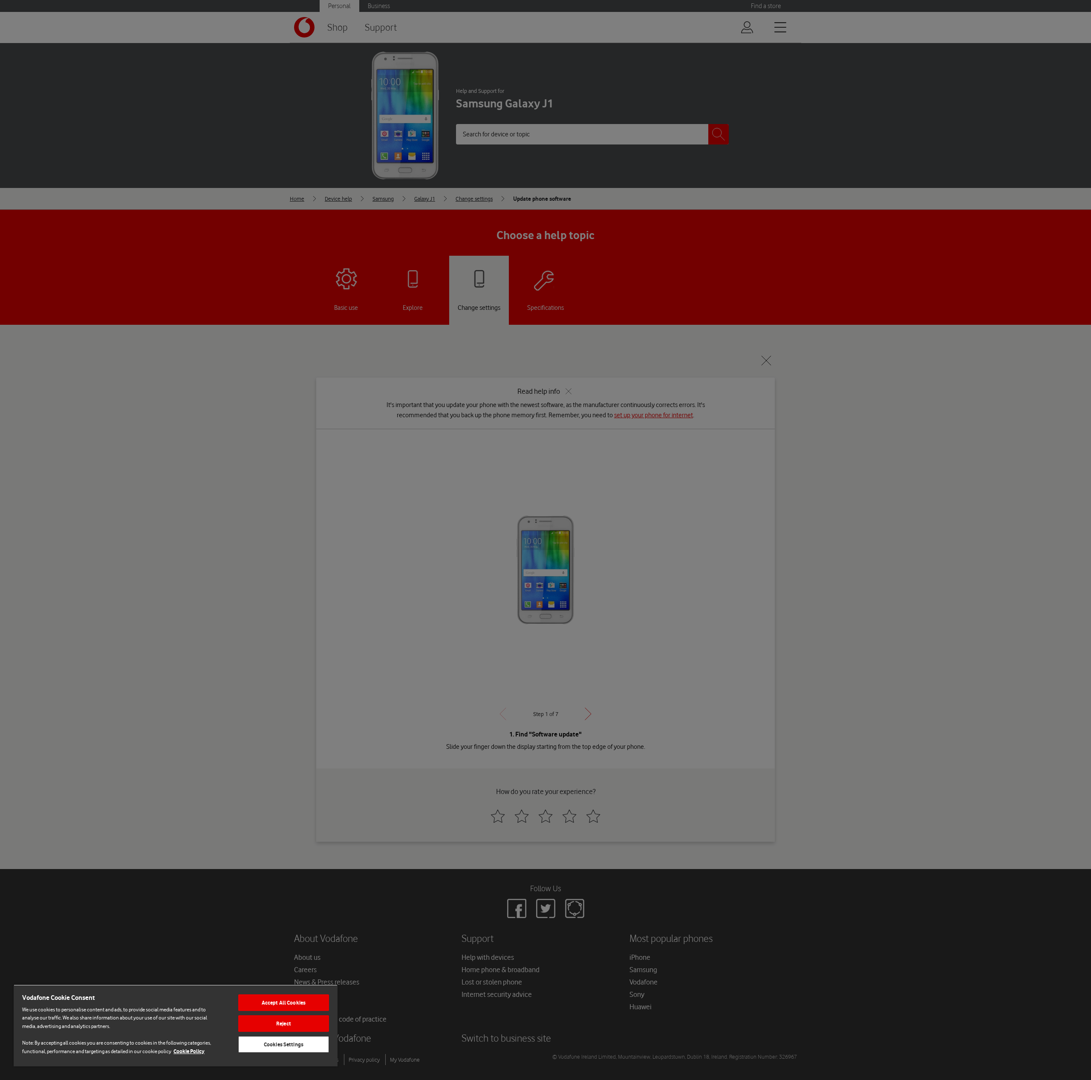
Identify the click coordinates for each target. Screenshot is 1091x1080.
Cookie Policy (189, 1051)
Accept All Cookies (284, 1002)
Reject (283, 1023)
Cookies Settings (283, 1044)
